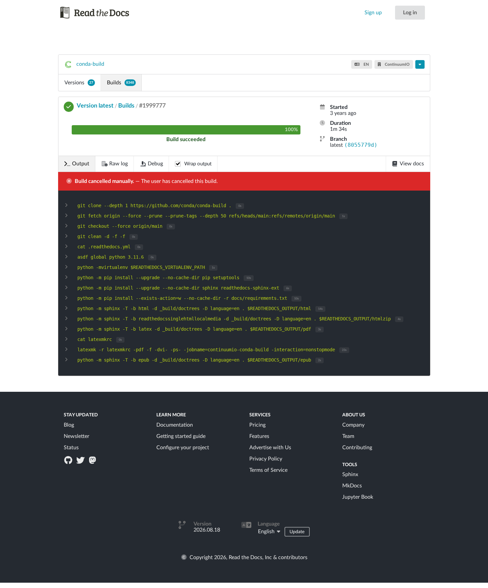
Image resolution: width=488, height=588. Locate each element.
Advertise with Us (270, 447)
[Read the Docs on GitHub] (69, 459)
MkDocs (352, 485)
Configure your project (182, 447)
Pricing (257, 425)
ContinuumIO (397, 64)
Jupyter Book (357, 497)
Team (348, 436)
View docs (412, 163)
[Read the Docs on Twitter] (81, 459)
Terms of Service (268, 470)
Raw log (118, 163)
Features (259, 436)
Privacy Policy (265, 459)
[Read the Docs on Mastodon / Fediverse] (93, 459)
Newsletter (76, 436)
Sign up (373, 12)
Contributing (357, 447)
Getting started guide (180, 436)
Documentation (174, 425)
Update (296, 532)
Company (353, 425)
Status (71, 447)
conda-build (90, 64)
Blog (69, 425)
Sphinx (350, 474)
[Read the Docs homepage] (100, 12)
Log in (410, 12)
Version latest (95, 106)
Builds (120, 82)
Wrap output (197, 163)
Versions (78, 82)
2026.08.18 (207, 530)
